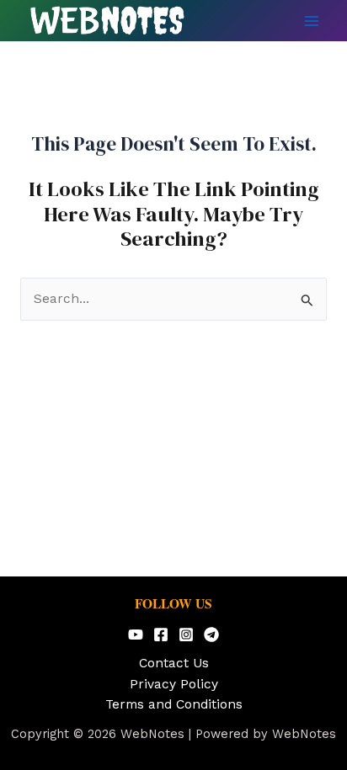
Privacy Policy (174, 684)
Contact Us (174, 663)
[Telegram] (211, 634)
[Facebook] (160, 634)
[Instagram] (186, 634)
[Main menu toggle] (312, 21)
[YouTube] (135, 634)
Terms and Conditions (174, 704)
